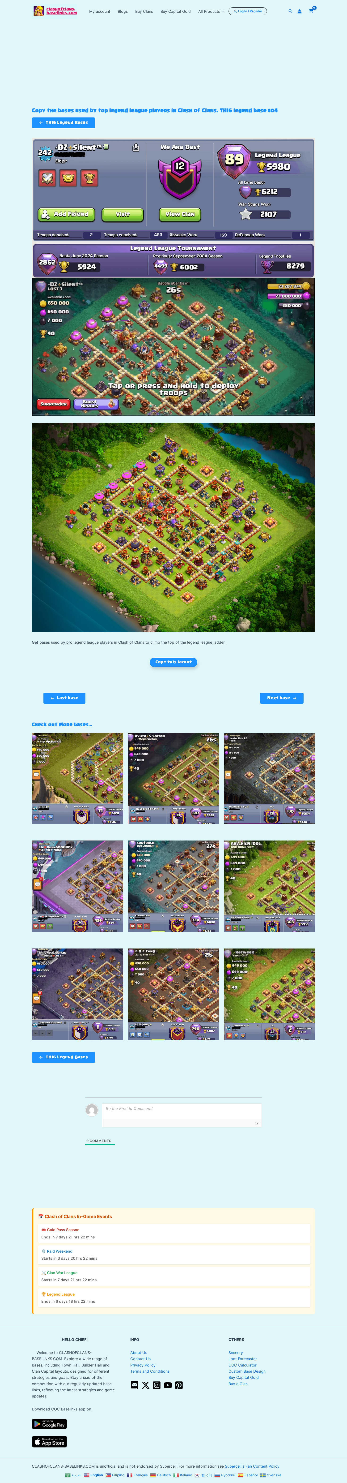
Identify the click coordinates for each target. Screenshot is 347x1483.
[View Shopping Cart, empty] (310, 11)
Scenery (236, 1352)
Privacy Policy (143, 1365)
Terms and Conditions (149, 1371)
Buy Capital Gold (176, 11)
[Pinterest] (179, 1385)
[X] (145, 1385)
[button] (222, 11)
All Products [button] (209, 11)
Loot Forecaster (243, 1358)
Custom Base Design (247, 1371)
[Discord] (134, 1385)
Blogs (123, 11)
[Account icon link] (299, 11)
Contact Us (140, 1358)
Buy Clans (144, 11)
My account (99, 11)
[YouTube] (168, 1385)
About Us (138, 1352)
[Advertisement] (173, 72)
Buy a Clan (238, 1383)
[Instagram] (156, 1385)
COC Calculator (243, 1365)
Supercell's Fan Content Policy (252, 1466)
